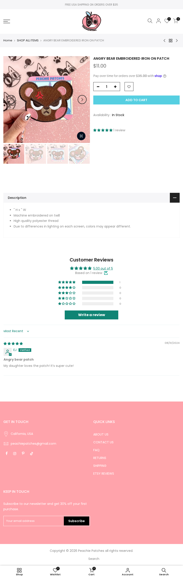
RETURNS (99, 458)
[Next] (82, 99)
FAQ (96, 450)
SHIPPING (99, 465)
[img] (13, 343)
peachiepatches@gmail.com (33, 443)
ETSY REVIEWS (103, 473)
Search (93, 559)
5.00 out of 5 (103, 268)
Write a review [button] (91, 314)
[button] (103, 130)
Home (7, 40)
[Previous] (11, 99)
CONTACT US (103, 442)
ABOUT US (100, 434)
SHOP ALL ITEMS (28, 40)
